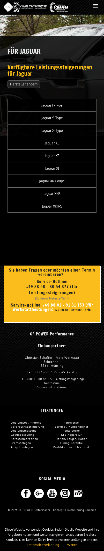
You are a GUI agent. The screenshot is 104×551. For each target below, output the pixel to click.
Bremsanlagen (21, 443)
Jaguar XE (52, 143)
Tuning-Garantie (71, 443)
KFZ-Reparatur (71, 434)
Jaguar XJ (52, 168)
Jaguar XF (52, 156)
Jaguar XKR (52, 194)
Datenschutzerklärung (52, 387)
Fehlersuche (71, 430)
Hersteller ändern (23, 84)
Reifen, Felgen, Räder (71, 439)
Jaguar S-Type (52, 118)
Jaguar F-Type (52, 105)
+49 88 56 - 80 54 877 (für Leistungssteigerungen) (52, 290)
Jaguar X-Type (52, 130)
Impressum (52, 383)
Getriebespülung (22, 434)
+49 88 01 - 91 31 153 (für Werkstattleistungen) (53, 307)
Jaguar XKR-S (52, 206)
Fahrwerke (71, 422)
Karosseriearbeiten (24, 439)
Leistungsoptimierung (26, 422)
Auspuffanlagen (22, 447)
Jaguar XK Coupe (52, 181)
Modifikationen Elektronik (71, 447)
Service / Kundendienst (71, 426)
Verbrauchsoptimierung (27, 426)
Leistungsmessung (24, 430)
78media (90, 510)
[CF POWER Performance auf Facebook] (26, 493)
